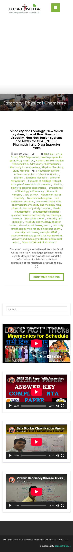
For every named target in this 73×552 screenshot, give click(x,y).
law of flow (31, 194)
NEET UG (28, 160)
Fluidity (57, 184)
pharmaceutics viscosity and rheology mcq (36, 204)
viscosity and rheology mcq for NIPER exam (36, 235)
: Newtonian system (47, 170)
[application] (36, 392)
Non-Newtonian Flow (48, 201)
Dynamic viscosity (36, 177)
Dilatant (18, 177)
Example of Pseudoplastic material (30, 184)
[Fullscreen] (62, 405)
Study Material (21, 170)
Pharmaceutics (52, 164)
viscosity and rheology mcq (34, 225)
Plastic (57, 208)
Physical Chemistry (52, 167)
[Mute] (57, 405)
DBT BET (49, 153)
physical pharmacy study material (31, 208)
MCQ (19, 160)
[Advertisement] (36, 55)
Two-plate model (34, 218)
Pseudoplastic (22, 211)
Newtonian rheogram (39, 198)
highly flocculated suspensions (28, 187)
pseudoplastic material (46, 211)
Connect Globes (62, 546)
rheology (17, 218)
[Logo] (24, 8)
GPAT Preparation (29, 157)
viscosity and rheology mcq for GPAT (36, 232)
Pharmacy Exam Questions (25, 167)
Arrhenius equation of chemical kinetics (36, 174)
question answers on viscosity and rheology (36, 215)
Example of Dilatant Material (44, 181)
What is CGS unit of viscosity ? (39, 242)
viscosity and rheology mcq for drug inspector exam (37, 227)
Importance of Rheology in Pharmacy (39, 189)
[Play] (10, 405)
